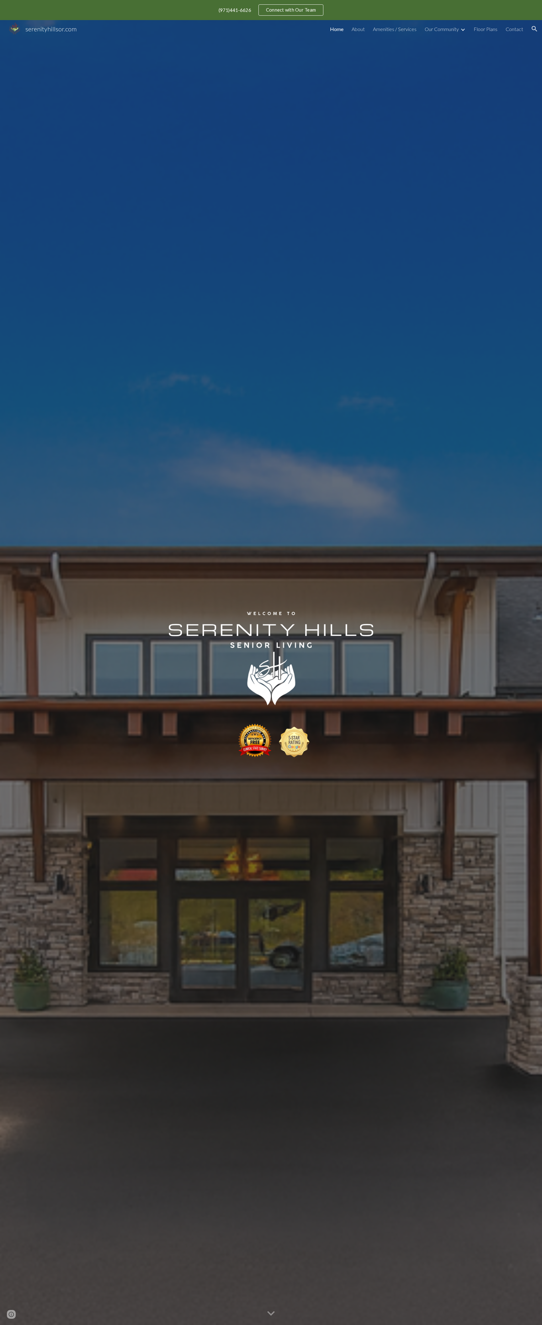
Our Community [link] (442, 29)
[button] (534, 28)
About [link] (358, 29)
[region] (271, 10)
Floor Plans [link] (485, 29)
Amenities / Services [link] (395, 29)
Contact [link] (514, 29)
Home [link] (336, 29)
